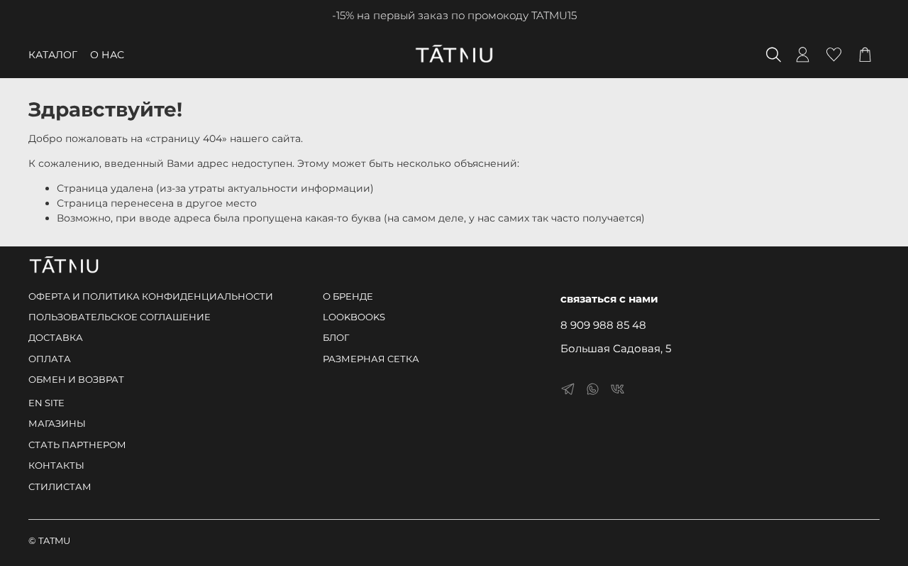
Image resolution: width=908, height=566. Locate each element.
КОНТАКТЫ (56, 465)
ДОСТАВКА (55, 337)
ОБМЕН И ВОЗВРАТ (76, 379)
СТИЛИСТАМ (60, 486)
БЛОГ (336, 337)
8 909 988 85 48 (603, 325)
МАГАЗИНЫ (57, 423)
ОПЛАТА (49, 359)
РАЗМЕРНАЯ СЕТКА (371, 359)
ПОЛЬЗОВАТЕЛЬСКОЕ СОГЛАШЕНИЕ (119, 317)
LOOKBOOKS (354, 317)
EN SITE (46, 403)
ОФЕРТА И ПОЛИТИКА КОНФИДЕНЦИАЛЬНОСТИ (150, 296)
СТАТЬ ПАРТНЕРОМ (77, 445)
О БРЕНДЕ (348, 296)
